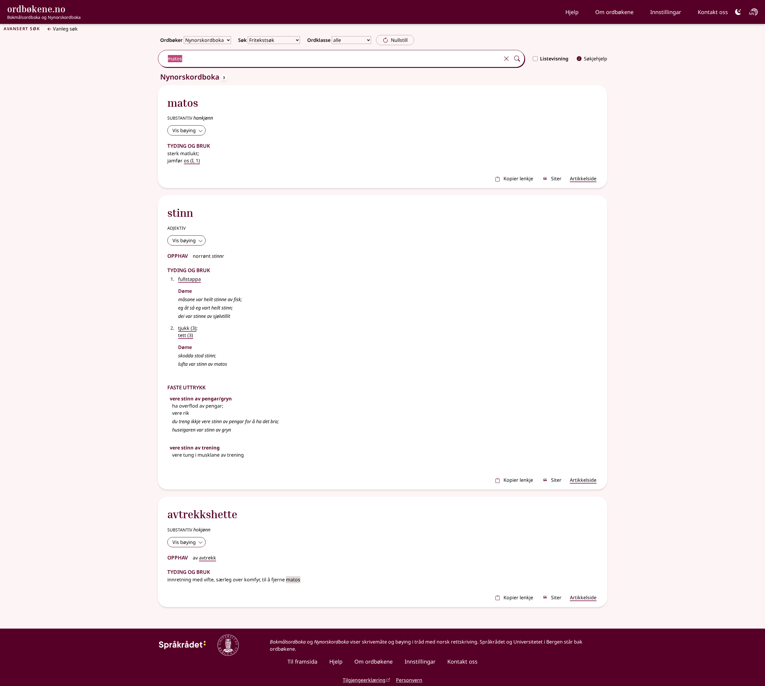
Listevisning (554, 58)
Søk (242, 40)
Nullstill (399, 40)
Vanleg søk (65, 28)
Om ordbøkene (614, 12)
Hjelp (572, 12)
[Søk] (517, 58)
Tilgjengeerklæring (364, 680)
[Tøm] (506, 58)
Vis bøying (184, 130)
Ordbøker (171, 40)
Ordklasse (319, 40)
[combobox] (329, 58)
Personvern (409, 680)
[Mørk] (738, 12)
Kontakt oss (713, 12)
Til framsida (302, 661)
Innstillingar (665, 12)
